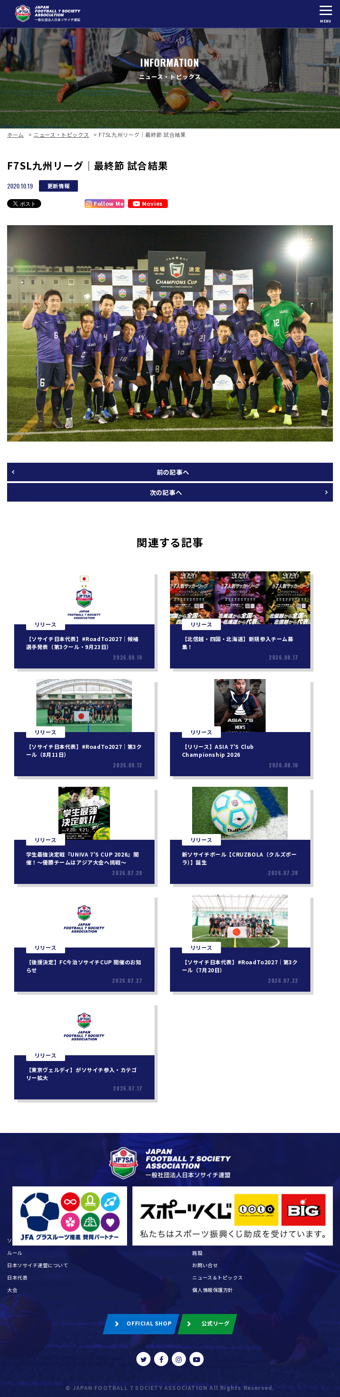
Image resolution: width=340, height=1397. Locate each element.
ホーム (15, 134)
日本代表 (17, 1277)
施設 (197, 1252)
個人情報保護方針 (212, 1289)
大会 (12, 1289)
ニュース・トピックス (61, 134)
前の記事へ (173, 472)
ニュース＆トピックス (217, 1277)
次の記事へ (166, 492)
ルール (15, 1252)
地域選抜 (202, 1240)
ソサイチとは (22, 1240)
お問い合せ (205, 1265)
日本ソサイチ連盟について (38, 1265)
